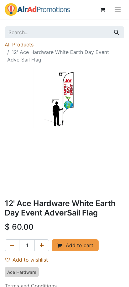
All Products (19, 44)
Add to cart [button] (78, 245)
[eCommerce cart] (102, 9)
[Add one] (41, 245)
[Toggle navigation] (117, 9)
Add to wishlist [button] (30, 260)
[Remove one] (12, 245)
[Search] (116, 32)
